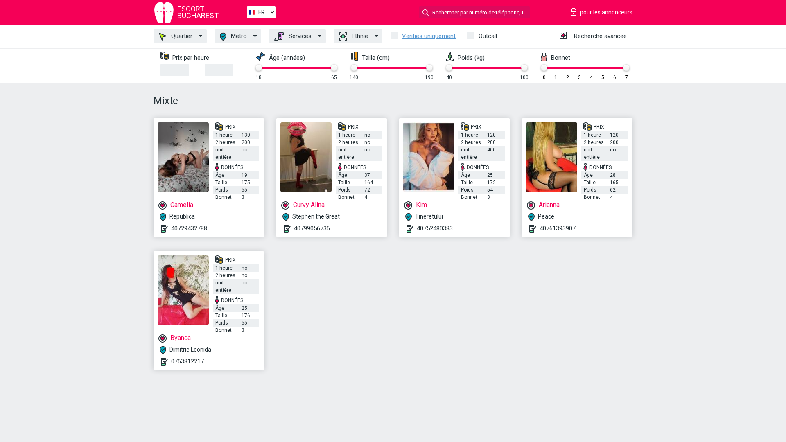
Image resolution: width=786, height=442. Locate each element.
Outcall (488, 36)
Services (299, 36)
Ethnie (359, 36)
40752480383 (435, 228)
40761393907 (558, 228)
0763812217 (187, 361)
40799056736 (312, 228)
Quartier (180, 36)
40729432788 (189, 228)
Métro (238, 36)
